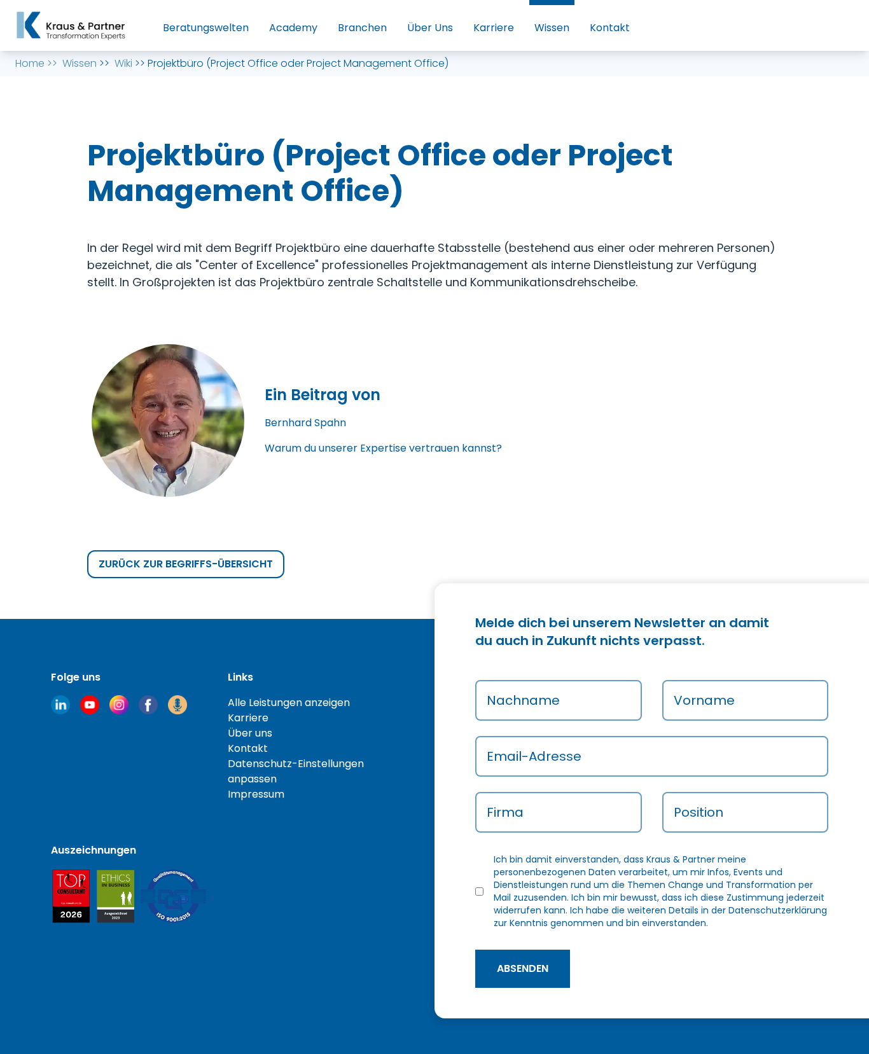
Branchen (362, 27)
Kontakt (610, 27)
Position (698, 812)
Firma (505, 812)
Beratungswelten (206, 27)
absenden (522, 968)
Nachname (523, 700)
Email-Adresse (534, 756)
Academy (293, 27)
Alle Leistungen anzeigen (289, 702)
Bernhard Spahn (305, 422)
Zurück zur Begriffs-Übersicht (186, 564)
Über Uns (430, 27)
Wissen (551, 27)
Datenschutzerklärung (777, 910)
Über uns (250, 733)
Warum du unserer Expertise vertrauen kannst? (383, 448)
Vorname (704, 700)
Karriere (493, 27)
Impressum (256, 794)
